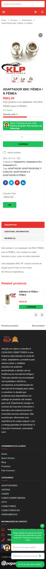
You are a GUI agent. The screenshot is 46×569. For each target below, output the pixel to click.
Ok (9, 205)
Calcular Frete (9, 193)
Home (3, 20)
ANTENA (5, 490)
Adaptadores (27, 20)
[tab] (23, 225)
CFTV (4, 502)
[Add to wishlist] (4, 307)
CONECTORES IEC (10, 510)
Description (10, 225)
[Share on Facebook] (5, 182)
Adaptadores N (10, 165)
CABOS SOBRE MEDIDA (13, 498)
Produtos (14, 20)
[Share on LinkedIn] (23, 182)
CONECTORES (8, 506)
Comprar (23, 144)
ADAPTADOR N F (22, 172)
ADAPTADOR (14, 168)
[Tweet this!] (11, 182)
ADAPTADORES (9, 485)
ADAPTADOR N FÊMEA (14, 175)
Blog (3, 462)
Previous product (9, 326)
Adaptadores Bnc (34, 162)
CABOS (5, 494)
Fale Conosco (8, 470)
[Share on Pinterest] (17, 182)
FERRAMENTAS (9, 514)
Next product (38, 326)
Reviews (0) (9, 238)
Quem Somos (8, 458)
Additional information (16, 232)
